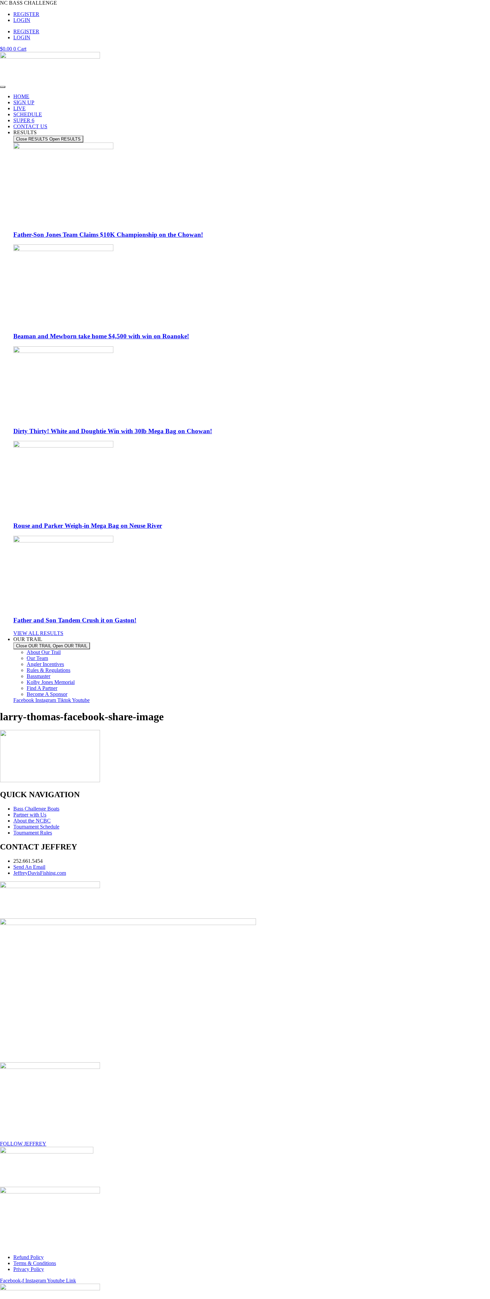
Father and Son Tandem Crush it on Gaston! (74, 620)
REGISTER (26, 14)
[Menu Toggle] (2, 87)
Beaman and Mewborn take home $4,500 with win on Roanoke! (101, 336)
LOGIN (21, 20)
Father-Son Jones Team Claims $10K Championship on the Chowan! (108, 234)
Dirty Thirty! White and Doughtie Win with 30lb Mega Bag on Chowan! (112, 431)
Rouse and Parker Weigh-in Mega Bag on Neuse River (87, 525)
